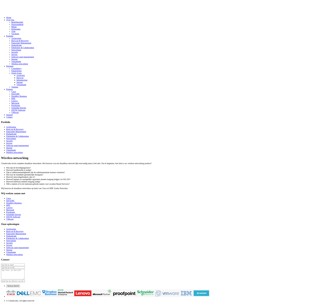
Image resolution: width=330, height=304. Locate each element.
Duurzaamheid (17, 24)
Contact (9, 117)
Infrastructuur (21, 80)
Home (8, 17)
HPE (13, 98)
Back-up (19, 78)
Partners (9, 89)
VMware (15, 112)
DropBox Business (19, 96)
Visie (13, 31)
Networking (16, 50)
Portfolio (9, 36)
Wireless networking (19, 64)
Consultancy (16, 68)
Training (14, 87)
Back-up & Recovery (20, 41)
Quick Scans (16, 73)
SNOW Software (18, 110)
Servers (14, 54)
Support (9, 115)
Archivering (16, 38)
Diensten (9, 66)
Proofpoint (15, 105)
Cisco (13, 92)
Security (14, 52)
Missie (14, 27)
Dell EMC (15, 94)
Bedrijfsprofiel (17, 22)
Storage (14, 59)
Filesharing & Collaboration (22, 48)
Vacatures (15, 34)
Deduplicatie (16, 45)
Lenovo (14, 101)
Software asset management (22, 57)
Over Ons (10, 20)
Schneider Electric (18, 108)
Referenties (15, 29)
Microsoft (15, 103)
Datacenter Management (21, 43)
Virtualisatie (16, 61)
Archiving (20, 75)
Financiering (16, 71)
